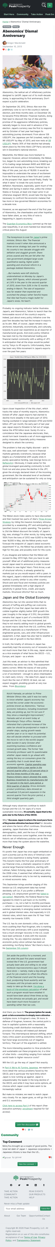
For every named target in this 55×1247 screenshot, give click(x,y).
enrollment (28, 1108)
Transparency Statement (28, 1240)
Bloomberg (20, 686)
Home (5, 21)
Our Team (21, 1215)
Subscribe (45, 1208)
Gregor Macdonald (16, 43)
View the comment (27, 1164)
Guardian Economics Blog (19, 223)
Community (22, 14)
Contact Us (46, 1217)
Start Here (9, 14)
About (7, 1215)
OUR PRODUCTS (37, 1194)
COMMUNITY (10, 1194)
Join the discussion (26, 1124)
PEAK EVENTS (36, 1191)
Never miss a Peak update (16, 1203)
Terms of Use (30, 1237)
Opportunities (35, 1215)
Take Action (37, 14)
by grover (17, 1157)
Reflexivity (8, 463)
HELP (31, 1197)
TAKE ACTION (11, 1191)
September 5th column (17, 948)
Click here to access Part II (16, 1105)
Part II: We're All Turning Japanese (21, 1067)
